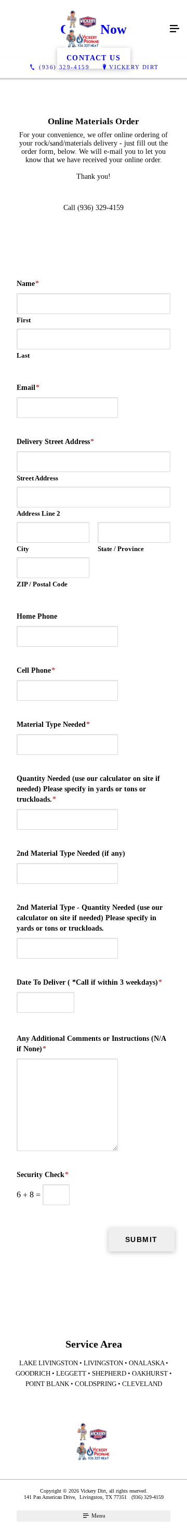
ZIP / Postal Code (42, 584)
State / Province (121, 549)
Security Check (43, 1175)
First (24, 320)
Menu (97, 1515)
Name (28, 284)
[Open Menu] (174, 29)
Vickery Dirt (133, 67)
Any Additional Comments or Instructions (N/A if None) (91, 1044)
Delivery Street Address (55, 442)
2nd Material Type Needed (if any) (71, 853)
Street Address (37, 478)
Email (28, 387)
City (23, 549)
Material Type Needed (53, 724)
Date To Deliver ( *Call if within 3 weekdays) (89, 982)
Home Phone (37, 616)
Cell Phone (36, 670)
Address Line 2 (38, 513)
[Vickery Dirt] (83, 29)
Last (23, 355)
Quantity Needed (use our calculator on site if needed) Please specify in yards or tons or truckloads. (88, 789)
